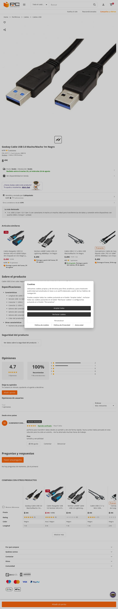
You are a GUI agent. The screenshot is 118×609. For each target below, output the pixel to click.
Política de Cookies (42, 325)
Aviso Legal (79, 325)
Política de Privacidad (62, 325)
